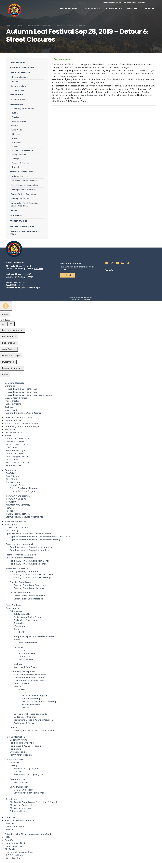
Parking (14, 210)
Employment (16, 216)
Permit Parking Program (21, 755)
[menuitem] (70, 8)
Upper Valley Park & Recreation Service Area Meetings (35, 539)
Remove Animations (11, 368)
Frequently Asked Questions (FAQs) (24, 232)
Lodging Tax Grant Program (23, 491)
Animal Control (13, 858)
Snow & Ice (16, 167)
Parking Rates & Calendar (22, 743)
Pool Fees (10, 823)
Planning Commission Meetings (29, 588)
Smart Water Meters (27, 642)
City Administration (19, 77)
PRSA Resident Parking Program (28, 774)
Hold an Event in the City (17, 462)
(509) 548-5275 (19, 282)
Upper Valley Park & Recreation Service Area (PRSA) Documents (40, 536)
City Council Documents (21, 805)
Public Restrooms (13, 404)
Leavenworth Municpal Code (19, 852)
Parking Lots (15, 749)
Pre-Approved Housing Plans (34, 695)
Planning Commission (20, 198)
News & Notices (17, 62)
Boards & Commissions (21, 171)
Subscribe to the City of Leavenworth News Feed (28, 834)
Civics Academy (14, 482)
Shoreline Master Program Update (30, 680)
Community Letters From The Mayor (22, 426)
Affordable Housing (30, 698)
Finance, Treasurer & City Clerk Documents (34, 730)
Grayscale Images (11, 355)
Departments (16, 104)
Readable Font (9, 336)
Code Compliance (19, 121)
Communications (18, 86)
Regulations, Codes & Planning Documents (34, 720)
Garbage (15, 159)
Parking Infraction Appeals (18, 438)
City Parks (16, 134)
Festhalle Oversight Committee (24, 185)
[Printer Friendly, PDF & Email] (61, 59)
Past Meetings (13, 530)
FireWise (10, 508)
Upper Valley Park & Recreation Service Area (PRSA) (24, 204)
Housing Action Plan (30, 704)
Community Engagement (18, 496)
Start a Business (13, 465)
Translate (141, 3)
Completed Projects (14, 383)
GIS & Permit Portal (15, 855)
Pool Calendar (13, 476)
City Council (16, 95)
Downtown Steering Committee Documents (31, 547)
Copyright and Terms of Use (18, 417)
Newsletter (10, 429)
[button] (67, 275)
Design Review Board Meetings (28, 599)
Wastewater (16, 142)
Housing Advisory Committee (23, 189)
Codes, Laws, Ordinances (25, 717)
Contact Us (11, 447)
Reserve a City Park (15, 441)
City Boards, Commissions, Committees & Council (33, 802)
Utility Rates (10, 837)
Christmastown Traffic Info (19, 514)
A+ (11, 324)
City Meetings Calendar (22, 226)
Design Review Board (20, 176)
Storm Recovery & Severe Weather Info (24, 517)
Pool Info (10, 829)
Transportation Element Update (29, 677)
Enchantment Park (26, 653)
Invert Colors (8, 362)
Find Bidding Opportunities (18, 456)
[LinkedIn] (122, 262)
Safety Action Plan (19, 155)
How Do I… (133, 8)
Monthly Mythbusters (24, 790)
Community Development (22, 109)
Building (15, 113)
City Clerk (15, 81)
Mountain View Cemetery (18, 505)
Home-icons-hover (14, 846)
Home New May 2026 (15, 843)
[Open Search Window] (127, 262)
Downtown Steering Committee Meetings (29, 550)
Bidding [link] (150, 3)
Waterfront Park (25, 656)
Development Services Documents (30, 714)
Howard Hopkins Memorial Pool (19, 820)
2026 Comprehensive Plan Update (30, 674)
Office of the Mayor (20, 72)
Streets (15, 146)
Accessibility (86, 299)
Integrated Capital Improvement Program (34, 636)
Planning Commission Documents (30, 585)
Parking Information (15, 737)
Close (5, 314)
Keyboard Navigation (12, 330)
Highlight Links (9, 343)
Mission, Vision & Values (22, 67)
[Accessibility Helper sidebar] (6, 306)
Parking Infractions (15, 453)
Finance (14, 125)
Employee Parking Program (26, 768)
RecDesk (10, 511)
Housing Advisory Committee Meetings (32, 577)
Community (113, 8)
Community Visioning (16, 499)
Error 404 (9, 840)
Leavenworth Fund (14, 485)
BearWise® (11, 473)
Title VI (21, 632)
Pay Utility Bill (12, 459)
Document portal (13, 420)
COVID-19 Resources (14, 432)
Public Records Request (112, 3)
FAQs (23, 692)
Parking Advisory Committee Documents (29, 561)
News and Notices (33, 25)
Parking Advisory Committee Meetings (28, 564)
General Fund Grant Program (24, 488)
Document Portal (129, 3)
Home (8, 25)
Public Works (16, 130)
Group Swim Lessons (15, 826)
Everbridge (10, 386)
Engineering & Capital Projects (23, 150)
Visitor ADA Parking (18, 740)
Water (14, 138)
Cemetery (11, 502)
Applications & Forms (24, 723)
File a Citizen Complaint (17, 444)
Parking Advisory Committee (23, 194)
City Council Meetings (20, 808)
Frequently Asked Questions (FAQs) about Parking (28, 395)
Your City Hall (68, 8)
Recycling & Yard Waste (21, 163)
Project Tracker (18, 221)
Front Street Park (25, 659)
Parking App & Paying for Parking (25, 746)
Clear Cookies (8, 349)
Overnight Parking (18, 752)
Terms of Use (76, 299)
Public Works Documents (25, 620)
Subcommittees (18, 99)
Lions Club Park (25, 650)
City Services (92, 8)
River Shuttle (12, 479)
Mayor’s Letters (18, 90)
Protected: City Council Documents (21, 423)
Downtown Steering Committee (25, 180)
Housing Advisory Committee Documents (33, 574)
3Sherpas (89, 297)
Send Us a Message (15, 450)
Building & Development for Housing (38, 701)
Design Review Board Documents (29, 595)
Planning (15, 117)
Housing (21, 689)
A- (3, 324)
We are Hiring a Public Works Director (23, 413)
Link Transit (19, 771)
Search (149, 9)
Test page (10, 407)
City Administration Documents (29, 793)
